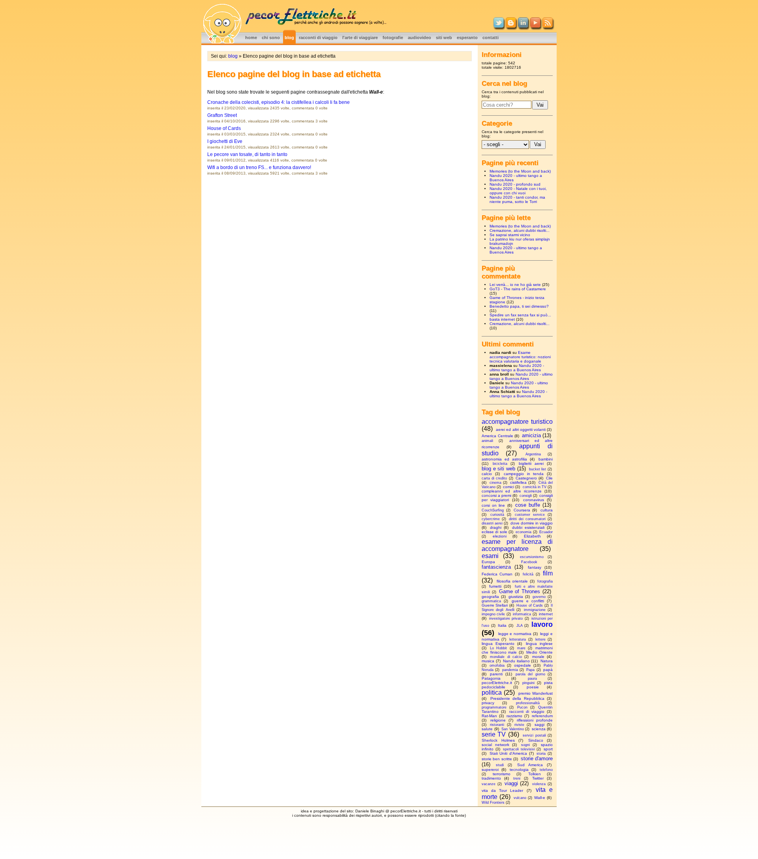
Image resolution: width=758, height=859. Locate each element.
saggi (539, 724)
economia (523, 532)
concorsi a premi (496, 495)
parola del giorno (530, 674)
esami (490, 556)
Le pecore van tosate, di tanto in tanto (247, 154)
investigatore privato (506, 618)
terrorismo (501, 774)
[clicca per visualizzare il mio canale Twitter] (498, 26)
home (251, 37)
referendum (542, 716)
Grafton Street (222, 115)
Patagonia (491, 678)
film (548, 573)
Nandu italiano (516, 661)
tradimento (491, 778)
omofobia (497, 665)
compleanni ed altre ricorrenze (512, 491)
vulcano (520, 798)
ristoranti (497, 725)
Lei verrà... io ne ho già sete (515, 284)
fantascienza (496, 567)
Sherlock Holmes (498, 740)
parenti (496, 674)
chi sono (271, 37)
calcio (487, 474)
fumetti (495, 586)
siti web (444, 37)
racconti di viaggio (318, 37)
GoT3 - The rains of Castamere (518, 289)
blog (289, 37)
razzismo (514, 716)
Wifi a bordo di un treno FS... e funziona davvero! (259, 167)
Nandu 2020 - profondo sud (515, 184)
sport (548, 749)
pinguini (528, 683)
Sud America (530, 765)
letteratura (517, 639)
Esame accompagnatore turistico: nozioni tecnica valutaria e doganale (520, 356)
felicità (528, 574)
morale (538, 656)
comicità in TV (534, 487)
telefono (546, 770)
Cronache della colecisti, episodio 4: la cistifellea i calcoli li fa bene (278, 102)
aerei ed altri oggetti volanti (521, 429)
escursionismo (532, 557)
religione (498, 720)
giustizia (515, 596)
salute (487, 729)
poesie (533, 687)
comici (508, 487)
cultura (546, 510)
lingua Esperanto (498, 643)
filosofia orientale (512, 581)
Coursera (522, 510)
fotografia (545, 581)
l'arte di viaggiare (360, 37)
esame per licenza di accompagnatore (517, 545)
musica (488, 661)
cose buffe (527, 505)
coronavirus (533, 500)
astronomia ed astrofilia (504, 459)
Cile (549, 478)
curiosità (497, 515)
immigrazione (535, 610)
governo (539, 597)
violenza (539, 784)
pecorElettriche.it (497, 682)
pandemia (510, 670)
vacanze (488, 784)
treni (516, 778)
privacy (488, 703)
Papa (530, 670)
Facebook (529, 562)
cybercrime (491, 519)
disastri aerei (492, 523)
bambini (545, 459)
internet (546, 614)
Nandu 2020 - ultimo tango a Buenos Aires (517, 367)
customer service (530, 515)
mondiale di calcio (506, 657)
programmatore (494, 707)
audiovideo (419, 37)
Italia (502, 625)
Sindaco (535, 740)
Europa (488, 562)
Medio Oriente (539, 652)
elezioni (500, 536)
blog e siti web (498, 469)
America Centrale (497, 436)
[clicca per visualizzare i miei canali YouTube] (535, 26)
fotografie (393, 37)
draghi (495, 527)
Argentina (533, 454)
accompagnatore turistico (517, 421)
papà (548, 669)
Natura (546, 661)
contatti (490, 37)
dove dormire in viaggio (531, 523)
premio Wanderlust (535, 693)
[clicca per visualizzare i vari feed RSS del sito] (547, 26)
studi (500, 765)
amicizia (531, 435)
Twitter (538, 778)
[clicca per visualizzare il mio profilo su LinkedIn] (523, 26)
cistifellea (518, 482)
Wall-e (539, 797)
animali (487, 441)
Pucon (522, 707)
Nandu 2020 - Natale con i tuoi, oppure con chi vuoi (518, 190)
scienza (539, 729)
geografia (490, 596)
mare (521, 648)
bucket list (537, 469)
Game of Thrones (519, 591)
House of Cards (224, 128)
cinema (495, 483)
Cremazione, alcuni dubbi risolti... (520, 230)
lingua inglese (539, 643)
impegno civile (493, 614)
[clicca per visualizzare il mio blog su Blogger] (511, 26)
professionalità (528, 703)
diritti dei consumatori (527, 519)
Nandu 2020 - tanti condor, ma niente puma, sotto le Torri (517, 199)
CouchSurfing (493, 510)
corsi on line (493, 505)
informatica (522, 614)
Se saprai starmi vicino (510, 235)
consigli (526, 496)
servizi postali (534, 735)
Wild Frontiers (493, 802)
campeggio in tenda (524, 474)
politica (492, 692)
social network (495, 744)
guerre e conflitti (528, 601)
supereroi (490, 769)
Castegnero (526, 478)
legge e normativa (514, 634)
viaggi (511, 783)
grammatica (491, 601)
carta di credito (494, 478)
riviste (519, 725)
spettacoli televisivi (519, 749)
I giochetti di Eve (224, 141)
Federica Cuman (497, 574)
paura (532, 678)
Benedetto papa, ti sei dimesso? (519, 306)
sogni (525, 745)
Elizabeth (532, 536)
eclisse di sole (494, 532)
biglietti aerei (531, 463)
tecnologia (519, 769)
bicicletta (500, 464)
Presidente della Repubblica (517, 698)
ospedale (522, 665)
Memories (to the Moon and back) (520, 171)
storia (541, 754)
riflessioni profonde (535, 720)
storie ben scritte (497, 759)
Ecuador (546, 532)
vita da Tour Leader (502, 790)
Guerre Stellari (495, 605)
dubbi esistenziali (528, 527)
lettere (540, 639)
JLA (519, 626)
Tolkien (534, 774)
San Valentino (512, 729)
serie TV (494, 734)
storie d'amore (537, 758)
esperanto (467, 37)
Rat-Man (489, 716)
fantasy (534, 567)
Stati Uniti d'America (508, 753)
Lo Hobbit (498, 648)
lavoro (542, 624)
